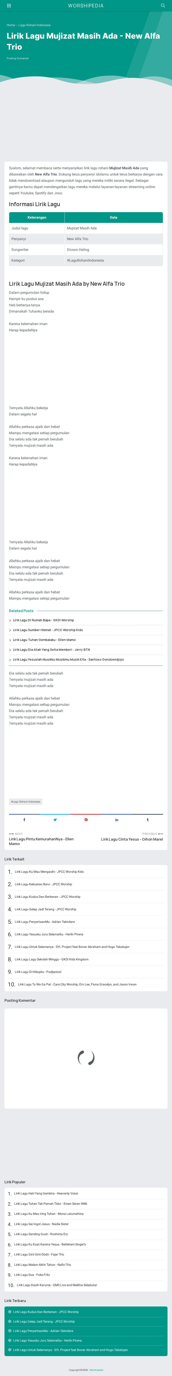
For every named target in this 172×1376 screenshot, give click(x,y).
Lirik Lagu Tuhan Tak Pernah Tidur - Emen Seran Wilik (50, 1203)
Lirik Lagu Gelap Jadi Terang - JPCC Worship (45, 909)
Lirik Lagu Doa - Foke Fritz (32, 1275)
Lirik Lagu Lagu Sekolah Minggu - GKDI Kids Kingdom (51, 959)
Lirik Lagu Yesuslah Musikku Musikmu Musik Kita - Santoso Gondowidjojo (68, 659)
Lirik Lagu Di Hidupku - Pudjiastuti (38, 972)
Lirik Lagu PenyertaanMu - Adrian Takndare (45, 922)
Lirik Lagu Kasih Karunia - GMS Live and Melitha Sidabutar (57, 1285)
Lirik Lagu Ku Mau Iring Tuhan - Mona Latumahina (49, 1213)
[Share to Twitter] (55, 819)
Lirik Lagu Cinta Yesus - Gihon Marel (132, 839)
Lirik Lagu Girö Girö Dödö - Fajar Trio (39, 1254)
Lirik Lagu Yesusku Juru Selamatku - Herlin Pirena (49, 934)
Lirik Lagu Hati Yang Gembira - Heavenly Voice (46, 1193)
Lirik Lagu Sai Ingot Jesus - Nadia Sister (41, 1224)
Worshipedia (86, 5)
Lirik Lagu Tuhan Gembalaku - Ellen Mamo (44, 640)
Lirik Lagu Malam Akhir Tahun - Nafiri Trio (42, 1264)
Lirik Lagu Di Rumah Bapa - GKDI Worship (43, 620)
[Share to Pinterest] (86, 819)
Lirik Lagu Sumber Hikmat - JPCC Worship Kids (48, 630)
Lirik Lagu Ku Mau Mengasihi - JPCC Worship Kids (49, 871)
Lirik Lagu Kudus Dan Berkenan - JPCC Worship (47, 896)
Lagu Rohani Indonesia (26, 801)
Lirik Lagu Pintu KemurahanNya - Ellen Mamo (41, 841)
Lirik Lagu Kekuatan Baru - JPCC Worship (43, 884)
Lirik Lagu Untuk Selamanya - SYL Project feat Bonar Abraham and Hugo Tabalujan (72, 947)
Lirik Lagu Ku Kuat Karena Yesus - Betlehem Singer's (50, 1244)
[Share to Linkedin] (116, 819)
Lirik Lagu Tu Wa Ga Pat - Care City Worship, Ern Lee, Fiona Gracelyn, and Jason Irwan (77, 984)
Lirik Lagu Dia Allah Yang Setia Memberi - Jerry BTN (51, 649)
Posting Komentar (18, 58)
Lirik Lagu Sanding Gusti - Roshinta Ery (41, 1234)
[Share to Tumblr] (147, 819)
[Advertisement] (86, 123)
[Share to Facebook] (24, 819)
